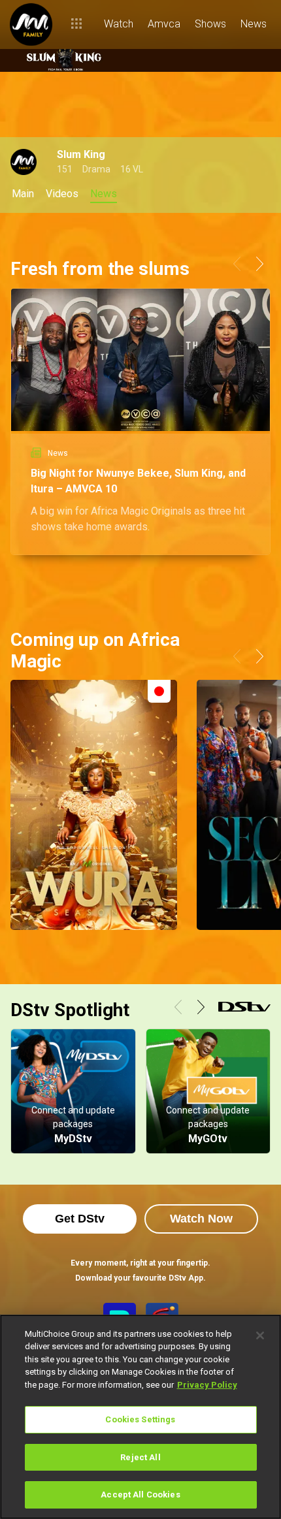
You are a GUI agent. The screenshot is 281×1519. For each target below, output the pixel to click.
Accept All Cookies (140, 1494)
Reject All (140, 1457)
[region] (140, 1417)
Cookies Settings (140, 1419)
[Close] (260, 1335)
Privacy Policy (207, 1385)
